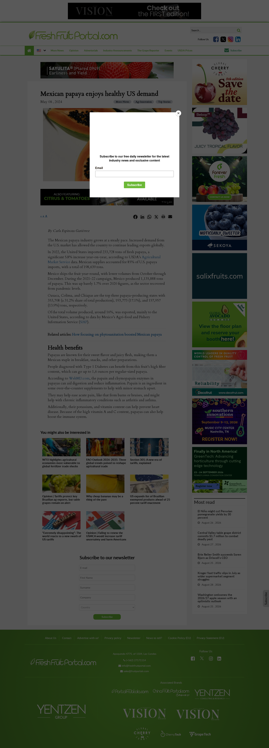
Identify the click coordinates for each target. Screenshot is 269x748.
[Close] (178, 113)
